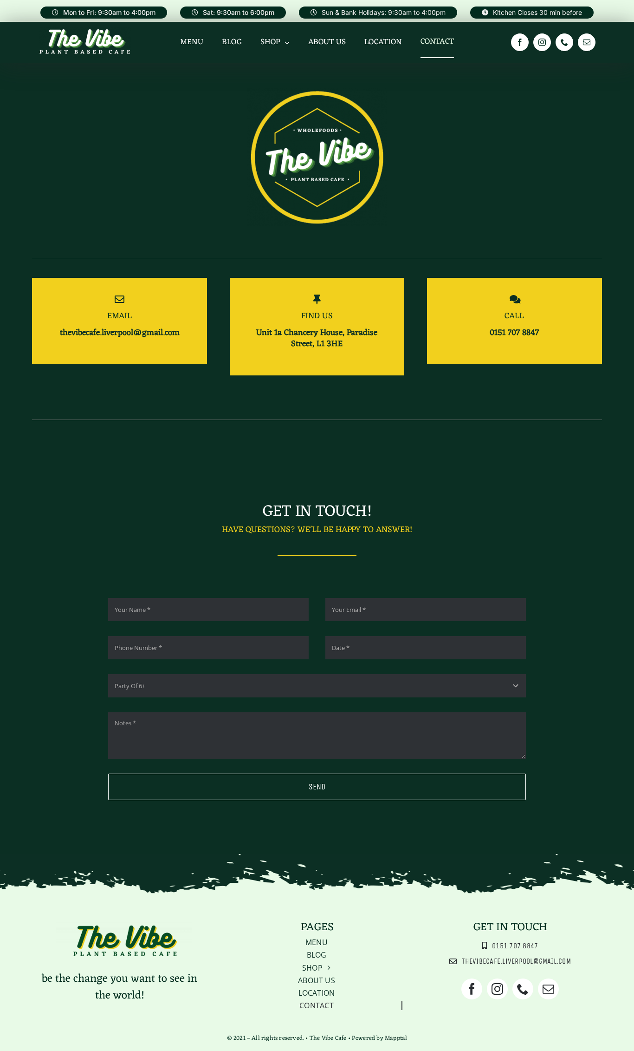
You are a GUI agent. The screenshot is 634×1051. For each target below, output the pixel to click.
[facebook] (520, 42)
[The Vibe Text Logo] (85, 31)
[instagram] (542, 42)
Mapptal (396, 1038)
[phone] (564, 42)
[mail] (586, 42)
